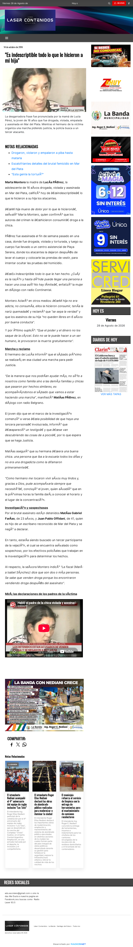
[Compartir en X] (18, 744)
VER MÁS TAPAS (111, 394)
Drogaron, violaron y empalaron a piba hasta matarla (42, 155)
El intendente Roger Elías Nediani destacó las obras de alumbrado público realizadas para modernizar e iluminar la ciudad (44, 805)
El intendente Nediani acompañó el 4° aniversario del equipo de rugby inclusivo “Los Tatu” (17, 801)
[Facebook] (129, 3)
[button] (109, 3)
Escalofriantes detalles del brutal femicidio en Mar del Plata (46, 166)
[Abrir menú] (7, 38)
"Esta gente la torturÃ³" (28, 174)
